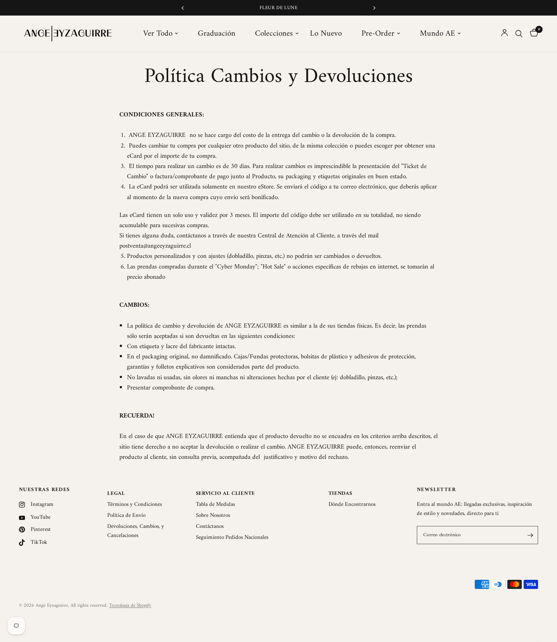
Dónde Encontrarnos (352, 504)
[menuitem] (165, 34)
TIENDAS (340, 493)
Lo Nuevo (326, 33)
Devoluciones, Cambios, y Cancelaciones (135, 531)
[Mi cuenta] (505, 34)
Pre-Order (377, 33)
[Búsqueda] (519, 34)
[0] (532, 34)
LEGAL (116, 493)
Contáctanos (210, 526)
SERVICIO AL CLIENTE (225, 493)
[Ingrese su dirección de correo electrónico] (530, 535)
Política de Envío (126, 515)
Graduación (216, 33)
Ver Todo (157, 33)
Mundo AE (437, 33)
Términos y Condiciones (134, 504)
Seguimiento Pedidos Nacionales (232, 537)
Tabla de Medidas (215, 504)
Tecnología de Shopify (130, 605)
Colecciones (274, 33)
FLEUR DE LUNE (278, 7)
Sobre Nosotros (213, 515)
